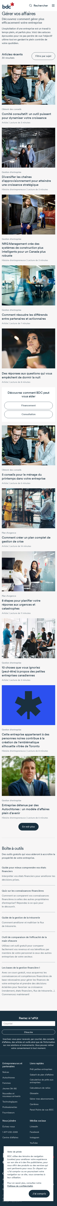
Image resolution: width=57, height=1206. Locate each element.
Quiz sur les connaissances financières (23, 890)
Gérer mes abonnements (42, 1099)
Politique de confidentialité (20, 1186)
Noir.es (5, 1072)
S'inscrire (28, 1032)
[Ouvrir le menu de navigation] (53, 5)
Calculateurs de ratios (40, 1088)
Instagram (34, 1137)
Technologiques (9, 1101)
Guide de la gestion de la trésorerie (21, 917)
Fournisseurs (8, 1112)
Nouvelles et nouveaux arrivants (11, 1094)
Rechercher (41, 5)
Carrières (34, 1104)
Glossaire (34, 1093)
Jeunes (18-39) (9, 1088)
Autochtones (8, 1077)
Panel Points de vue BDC (42, 1109)
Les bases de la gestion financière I (21, 967)
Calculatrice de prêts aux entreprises (41, 1081)
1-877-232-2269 (10, 1132)
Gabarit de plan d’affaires (42, 1074)
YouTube (34, 1143)
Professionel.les (9, 1107)
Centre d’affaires (10, 1137)
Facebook (34, 1132)
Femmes (6, 1083)
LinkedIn (34, 1126)
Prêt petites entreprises (41, 1069)
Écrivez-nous (8, 1126)
